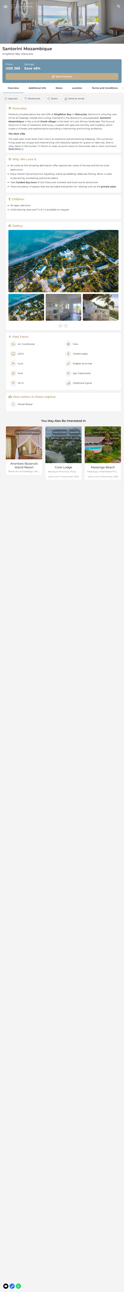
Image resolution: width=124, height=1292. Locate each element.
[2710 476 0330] (12, 1286)
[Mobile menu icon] (5, 6)
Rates (59, 88)
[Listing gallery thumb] (63, 261)
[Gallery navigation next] (66, 325)
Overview (13, 88)
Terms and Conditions (105, 88)
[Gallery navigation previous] (60, 325)
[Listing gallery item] (26, 307)
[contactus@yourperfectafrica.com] (5, 1286)
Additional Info (37, 88)
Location (77, 88)
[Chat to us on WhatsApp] (18, 1286)
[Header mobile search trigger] (118, 6)
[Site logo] (22, 6)
